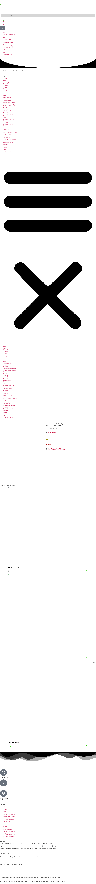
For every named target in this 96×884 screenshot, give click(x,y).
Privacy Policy (6, 821)
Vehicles (5, 89)
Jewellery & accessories (9, 139)
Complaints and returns (9, 816)
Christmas (5, 120)
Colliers (5, 146)
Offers (4, 32)
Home (1, 70)
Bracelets (5, 141)
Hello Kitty (5, 112)
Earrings (5, 147)
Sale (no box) (6, 82)
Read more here (47, 857)
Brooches (5, 144)
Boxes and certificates (9, 35)
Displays (5, 107)
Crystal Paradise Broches (9, 102)
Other (11, 70)
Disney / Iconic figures (9, 105)
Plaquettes (5, 109)
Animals (5, 90)
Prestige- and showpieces (10, 132)
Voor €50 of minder (8, 84)
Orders (4, 811)
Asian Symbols (7, 97)
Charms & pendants (8, 142)
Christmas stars (7, 126)
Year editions (6, 137)
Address (5, 809)
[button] (48, 248)
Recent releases (7, 134)
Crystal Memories (7, 99)
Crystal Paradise (7, 100)
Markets (5, 37)
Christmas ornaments (8, 124)
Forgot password (7, 812)
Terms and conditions (8, 819)
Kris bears (5, 127)
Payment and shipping (9, 34)
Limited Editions (7, 110)
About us (5, 806)
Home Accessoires (8, 114)
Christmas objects (7, 122)
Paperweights (6, 131)
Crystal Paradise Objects (9, 104)
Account (5, 807)
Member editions (7, 80)
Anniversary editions (8, 119)
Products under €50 (8, 42)
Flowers (5, 87)
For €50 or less (7, 39)
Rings (4, 149)
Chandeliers (6, 115)
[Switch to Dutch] (49, 21)
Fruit (4, 92)
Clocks (4, 117)
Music (4, 94)
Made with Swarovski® (9, 151)
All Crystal (6, 70)
